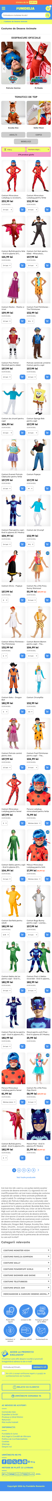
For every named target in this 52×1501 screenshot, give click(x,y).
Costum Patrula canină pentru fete (12, 754)
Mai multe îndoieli (10, 1422)
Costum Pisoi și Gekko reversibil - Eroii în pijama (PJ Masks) (38, 977)
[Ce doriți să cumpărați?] (3, 8)
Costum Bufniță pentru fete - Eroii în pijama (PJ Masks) (13, 252)
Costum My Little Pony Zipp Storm (37, 1089)
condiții (40, 1373)
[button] (48, 69)
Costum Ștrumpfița (35, 697)
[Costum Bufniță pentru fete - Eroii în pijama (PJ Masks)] (13, 232)
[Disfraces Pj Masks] (39, 63)
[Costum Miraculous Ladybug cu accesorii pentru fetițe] (13, 176)
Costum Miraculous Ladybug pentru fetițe (36, 196)
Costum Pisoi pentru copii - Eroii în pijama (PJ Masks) (13, 531)
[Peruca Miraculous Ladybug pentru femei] (13, 1068)
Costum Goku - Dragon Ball (12, 698)
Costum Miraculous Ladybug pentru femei (11, 810)
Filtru (9, 150)
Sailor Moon (39, 128)
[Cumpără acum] (22, 209)
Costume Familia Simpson (18, 1256)
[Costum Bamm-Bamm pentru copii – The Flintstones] (39, 622)
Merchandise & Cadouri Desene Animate (26, 1294)
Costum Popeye (34, 474)
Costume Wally (11, 1263)
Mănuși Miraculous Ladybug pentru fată (36, 866)
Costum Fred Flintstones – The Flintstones (38, 308)
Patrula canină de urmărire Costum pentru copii (38, 364)
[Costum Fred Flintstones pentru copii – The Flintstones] (39, 734)
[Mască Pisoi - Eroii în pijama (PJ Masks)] (39, 1124)
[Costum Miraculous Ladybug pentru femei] (13, 789)
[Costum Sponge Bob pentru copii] (39, 399)
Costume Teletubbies (15, 1281)
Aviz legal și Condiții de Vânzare (16, 1436)
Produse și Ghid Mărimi (12, 1417)
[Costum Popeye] (39, 455)
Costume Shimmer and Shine (19, 1275)
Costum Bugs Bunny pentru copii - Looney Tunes (36, 921)
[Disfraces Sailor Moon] (39, 114)
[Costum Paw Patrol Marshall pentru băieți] (13, 343)
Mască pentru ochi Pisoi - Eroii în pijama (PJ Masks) (38, 1033)
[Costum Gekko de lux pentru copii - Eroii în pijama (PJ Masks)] (13, 957)
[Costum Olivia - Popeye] (13, 566)
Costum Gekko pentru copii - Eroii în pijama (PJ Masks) (13, 866)
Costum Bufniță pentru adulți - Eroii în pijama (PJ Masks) (13, 1145)
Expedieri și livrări (10, 1414)
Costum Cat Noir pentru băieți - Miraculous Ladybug (37, 252)
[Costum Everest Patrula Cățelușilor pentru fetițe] (13, 455)
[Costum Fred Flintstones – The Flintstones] (39, 287)
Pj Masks (39, 88)
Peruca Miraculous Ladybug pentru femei (11, 1089)
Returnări (6, 1419)
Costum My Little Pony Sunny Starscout (37, 587)
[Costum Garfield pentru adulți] (13, 901)
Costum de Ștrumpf (35, 530)
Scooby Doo (13, 128)
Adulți (13, 135)
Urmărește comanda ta (27, 1396)
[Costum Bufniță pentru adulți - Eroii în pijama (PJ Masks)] (13, 1124)
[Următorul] (38, 1170)
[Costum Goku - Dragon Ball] (13, 678)
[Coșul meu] (48, 8)
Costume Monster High (16, 1250)
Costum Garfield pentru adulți (12, 921)
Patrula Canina (13, 88)
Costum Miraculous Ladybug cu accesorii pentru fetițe (11, 196)
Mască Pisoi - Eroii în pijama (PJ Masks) (36, 1145)
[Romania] (4, 1462)
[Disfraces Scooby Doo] (13, 114)
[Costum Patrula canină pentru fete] (13, 734)
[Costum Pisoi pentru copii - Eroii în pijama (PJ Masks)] (13, 510)
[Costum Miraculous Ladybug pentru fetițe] (39, 176)
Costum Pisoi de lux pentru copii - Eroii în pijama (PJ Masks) (13, 1033)
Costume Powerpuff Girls (18, 1269)
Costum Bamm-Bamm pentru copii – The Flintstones (36, 643)
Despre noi (7, 1446)
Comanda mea (9, 1412)
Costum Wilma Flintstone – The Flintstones (13, 643)
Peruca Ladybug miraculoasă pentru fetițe (38, 810)
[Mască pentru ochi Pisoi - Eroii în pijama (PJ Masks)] (39, 1013)
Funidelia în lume (10, 1433)
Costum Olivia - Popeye (12, 586)
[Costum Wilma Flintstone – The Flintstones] (13, 622)
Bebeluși (26, 141)
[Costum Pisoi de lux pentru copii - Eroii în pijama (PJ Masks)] (13, 1013)
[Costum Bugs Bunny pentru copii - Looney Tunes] (39, 901)
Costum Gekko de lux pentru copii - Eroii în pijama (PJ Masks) (11, 977)
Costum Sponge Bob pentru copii (35, 419)
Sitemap (6, 1444)
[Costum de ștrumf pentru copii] (13, 399)
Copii (39, 135)
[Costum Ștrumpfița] (39, 678)
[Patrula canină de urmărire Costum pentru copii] (39, 343)
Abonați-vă (39, 1367)
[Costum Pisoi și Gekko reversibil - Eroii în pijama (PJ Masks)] (39, 957)
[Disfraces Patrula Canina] (13, 63)
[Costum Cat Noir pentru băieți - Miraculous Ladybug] (39, 232)
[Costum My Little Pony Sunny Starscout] (39, 566)
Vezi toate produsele (26, 1177)
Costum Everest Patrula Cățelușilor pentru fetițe (12, 475)
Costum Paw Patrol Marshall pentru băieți (11, 364)
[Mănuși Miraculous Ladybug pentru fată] (39, 845)
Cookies (5, 1441)
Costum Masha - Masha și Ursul (13, 308)
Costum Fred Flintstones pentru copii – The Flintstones (37, 754)
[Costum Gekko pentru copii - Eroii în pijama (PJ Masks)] (13, 845)
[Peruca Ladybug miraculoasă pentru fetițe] (39, 789)
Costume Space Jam (14, 1288)
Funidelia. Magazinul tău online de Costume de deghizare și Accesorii (25, 8)
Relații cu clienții (27, 1387)
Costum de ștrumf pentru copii (13, 419)
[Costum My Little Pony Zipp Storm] (39, 1068)
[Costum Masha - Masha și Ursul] (13, 287)
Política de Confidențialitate (14, 1439)
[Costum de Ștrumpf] (39, 510)
